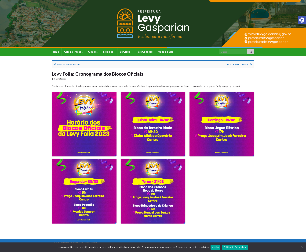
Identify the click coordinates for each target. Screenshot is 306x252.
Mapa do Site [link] (165, 51)
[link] (302, 20)
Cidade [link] (92, 51)
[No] (302, 247)
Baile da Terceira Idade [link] (68, 64)
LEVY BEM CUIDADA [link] (238, 64)
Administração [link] (73, 51)
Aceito (215, 247)
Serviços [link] (125, 51)
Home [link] (55, 51)
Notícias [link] (108, 51)
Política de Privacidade (235, 247)
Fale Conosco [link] (145, 51)
